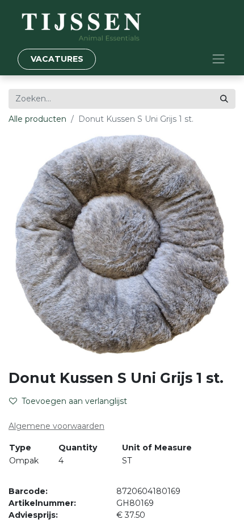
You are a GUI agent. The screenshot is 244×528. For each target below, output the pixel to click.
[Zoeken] (224, 99)
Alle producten (37, 119)
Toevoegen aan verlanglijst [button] (74, 401)
